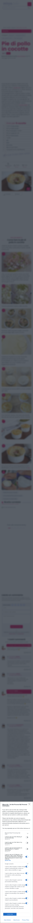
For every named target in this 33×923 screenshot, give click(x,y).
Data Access (16, 920)
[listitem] (16, 833)
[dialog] (16, 862)
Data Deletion (7, 920)
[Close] (29, 804)
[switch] (27, 837)
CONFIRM (10, 914)
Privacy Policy (25, 920)
